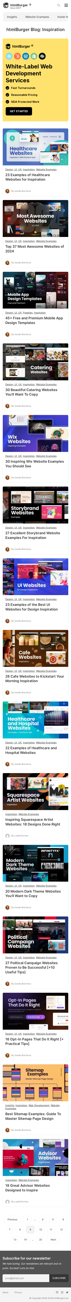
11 (51, 1229)
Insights (12, 17)
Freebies (28, 312)
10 (40, 1229)
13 (15, 1239)
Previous (12, 1219)
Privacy (18, 1292)
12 (61, 1229)
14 (25, 1239)
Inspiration (29, 169)
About (5, 1292)
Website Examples (37, 17)
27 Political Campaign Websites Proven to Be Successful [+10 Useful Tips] (31, 967)
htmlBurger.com (60, 1298)
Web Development (39, 1105)
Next (53, 1239)
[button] (35, 636)
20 (40, 1239)
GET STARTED (35, 79)
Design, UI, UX (13, 169)
